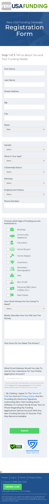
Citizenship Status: (13, 167)
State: (7, 125)
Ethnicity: (8, 179)
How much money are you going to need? (21, 302)
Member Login (12, 487)
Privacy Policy (27, 396)
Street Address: (11, 91)
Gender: (8, 145)
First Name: (9, 69)
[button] (24, 230)
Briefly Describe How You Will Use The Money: (22, 316)
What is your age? (13, 156)
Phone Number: (11, 201)
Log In (14, 477)
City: (6, 114)
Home (5, 477)
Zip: (6, 102)
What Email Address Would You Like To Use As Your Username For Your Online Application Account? (23, 371)
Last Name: (9, 80)
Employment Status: (14, 190)
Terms (22, 477)
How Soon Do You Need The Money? (22, 343)
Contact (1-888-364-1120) (15, 482)
